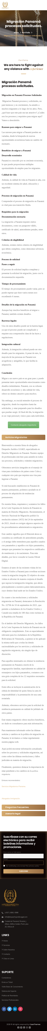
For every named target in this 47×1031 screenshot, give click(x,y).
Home (5, 941)
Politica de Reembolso (10, 996)
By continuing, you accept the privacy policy (22, 866)
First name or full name (12, 852)
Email (5, 859)
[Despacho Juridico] (5, 5)
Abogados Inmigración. (11, 798)
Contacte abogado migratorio (23, 425)
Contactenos (6, 978)
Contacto (6, 954)
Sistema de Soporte (9, 991)
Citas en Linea (8, 959)
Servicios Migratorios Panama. (14, 786)
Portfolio (26, 32)
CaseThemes (35, 1024)
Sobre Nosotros (9, 950)
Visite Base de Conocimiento (12, 987)
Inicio (16, 32)
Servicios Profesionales (10, 1000)
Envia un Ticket (7, 982)
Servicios (6, 945)
